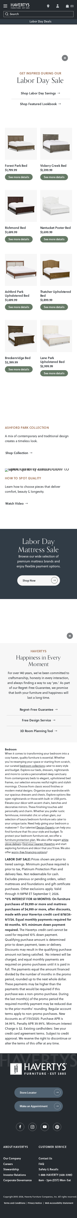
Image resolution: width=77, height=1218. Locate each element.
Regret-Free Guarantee (36, 709)
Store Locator (28, 1092)
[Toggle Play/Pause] (65, 58)
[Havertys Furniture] (38, 1073)
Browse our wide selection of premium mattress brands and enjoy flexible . (39, 561)
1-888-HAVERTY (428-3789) (55, 1175)
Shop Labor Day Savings (38, 93)
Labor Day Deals (40, 21)
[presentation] (21, 144)
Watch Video (14, 503)
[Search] (6, 14)
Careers (8, 1164)
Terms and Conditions (14, 1203)
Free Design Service (36, 720)
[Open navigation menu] (5, 6)
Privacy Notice (35, 1203)
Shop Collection (16, 453)
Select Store (48, 6)
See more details (18, 177)
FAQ (41, 1164)
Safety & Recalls (48, 1169)
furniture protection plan (20, 840)
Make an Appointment (34, 1106)
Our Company (12, 1158)
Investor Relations (14, 1175)
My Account (57, 5)
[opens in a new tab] (20, 1130)
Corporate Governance (17, 1180)
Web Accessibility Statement (59, 1203)
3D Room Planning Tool (36, 731)
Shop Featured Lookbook (38, 104)
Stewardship (11, 1169)
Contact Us (45, 1158)
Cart (72, 6)
